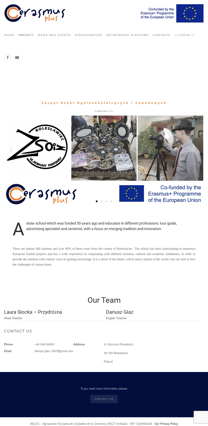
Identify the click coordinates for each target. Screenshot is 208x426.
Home (9, 35)
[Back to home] (104, 13)
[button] (11, 150)
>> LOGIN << (184, 35)
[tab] (97, 201)
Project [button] (26, 35)
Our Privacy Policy (166, 424)
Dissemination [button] (88, 35)
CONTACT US (104, 399)
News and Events (54, 35)
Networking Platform (127, 35)
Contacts (161, 35)
